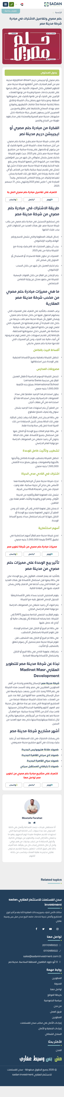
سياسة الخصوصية (53, 1001)
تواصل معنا (56, 989)
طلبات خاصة (11, 11)
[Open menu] (5, 4)
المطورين (57, 978)
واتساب (12, 199)
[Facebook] (36, 929)
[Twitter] (43, 929)
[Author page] (34, 823)
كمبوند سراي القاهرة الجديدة (43, 761)
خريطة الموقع (55, 995)
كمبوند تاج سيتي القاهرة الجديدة (40, 755)
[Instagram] (57, 929)
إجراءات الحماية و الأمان (50, 1028)
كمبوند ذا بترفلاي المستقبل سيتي (39, 766)
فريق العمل (56, 1012)
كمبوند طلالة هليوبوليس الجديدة (40, 750)
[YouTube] (50, 929)
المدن (59, 1050)
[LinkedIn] (29, 823)
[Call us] (11, 4)
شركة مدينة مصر (50, 683)
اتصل (30, 199)
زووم (49, 199)
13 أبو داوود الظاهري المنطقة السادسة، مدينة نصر (33, 962)
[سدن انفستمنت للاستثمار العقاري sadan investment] (43, 4)
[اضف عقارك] (16, 4)
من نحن (58, 1006)
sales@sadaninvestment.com (40, 956)
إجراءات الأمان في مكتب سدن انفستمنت (41, 1023)
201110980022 (50, 945)
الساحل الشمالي (53, 1034)
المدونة (58, 984)
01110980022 (50, 951)
